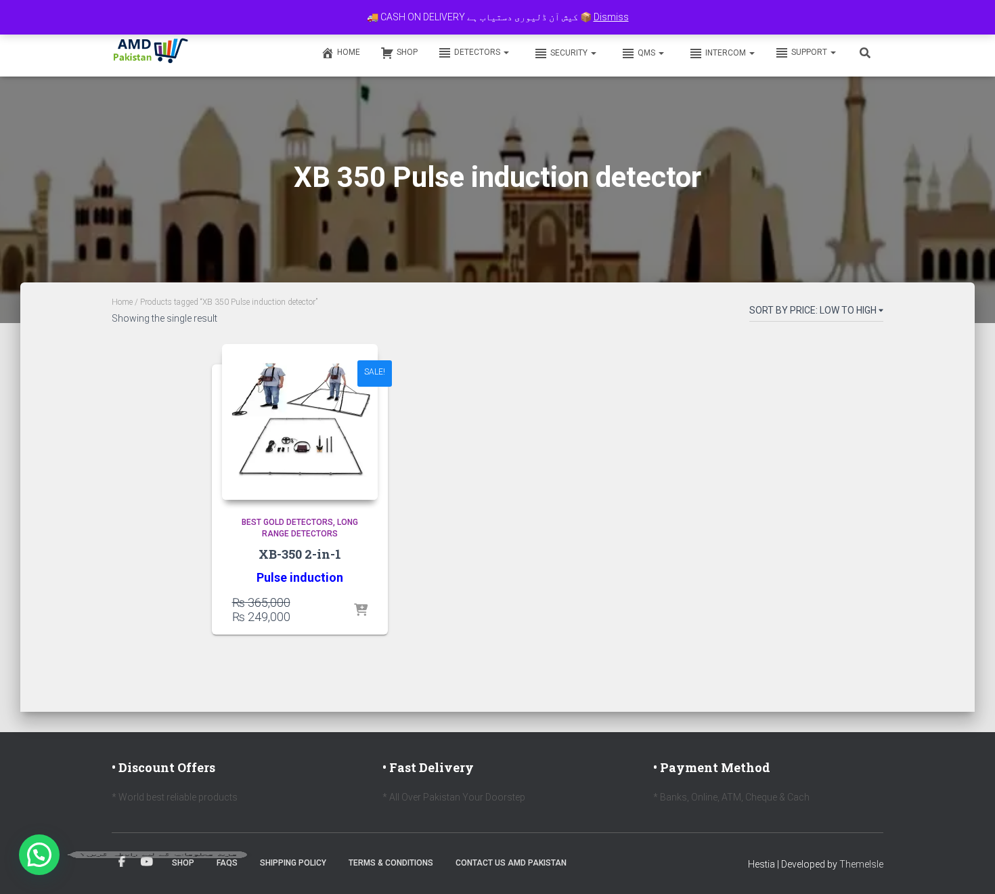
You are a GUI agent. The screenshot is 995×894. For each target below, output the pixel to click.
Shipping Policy (293, 863)
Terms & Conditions (391, 863)
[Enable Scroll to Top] (968, 867)
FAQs (227, 863)
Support (810, 52)
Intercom (726, 53)
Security (570, 53)
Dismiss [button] (611, 17)
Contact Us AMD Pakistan (511, 863)
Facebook (122, 862)
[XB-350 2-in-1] (300, 422)
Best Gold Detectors (287, 522)
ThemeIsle (861, 864)
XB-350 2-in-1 (300, 554)
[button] (505, 52)
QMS (647, 53)
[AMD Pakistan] (151, 52)
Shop (407, 52)
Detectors (478, 52)
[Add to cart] (361, 611)
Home (348, 52)
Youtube (147, 862)
